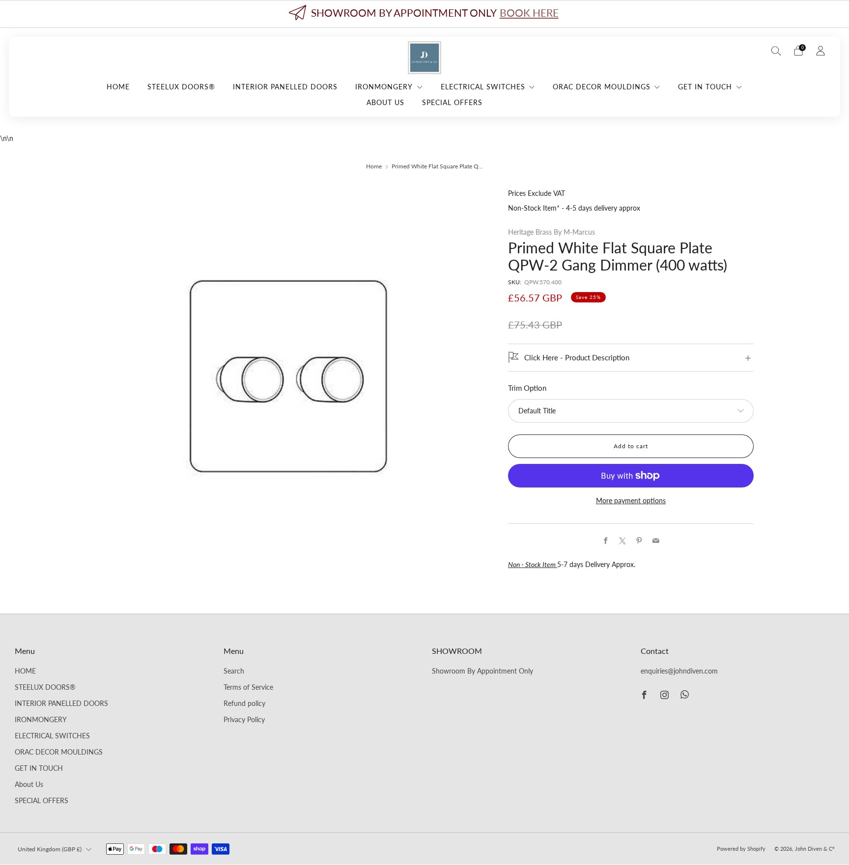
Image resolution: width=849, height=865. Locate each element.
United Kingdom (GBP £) (50, 849)
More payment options (631, 501)
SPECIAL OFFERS (452, 102)
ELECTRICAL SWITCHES (483, 86)
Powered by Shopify (741, 848)
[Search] (776, 50)
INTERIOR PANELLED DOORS (285, 86)
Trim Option (527, 388)
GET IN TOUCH (705, 86)
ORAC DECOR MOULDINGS (602, 86)
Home (374, 166)
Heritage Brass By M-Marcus (551, 232)
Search (234, 671)
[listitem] (424, 13)
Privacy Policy (244, 720)
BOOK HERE (529, 12)
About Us (385, 102)
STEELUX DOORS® (181, 86)
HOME (118, 86)
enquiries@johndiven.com (679, 671)
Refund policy (244, 703)
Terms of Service (248, 687)
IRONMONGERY (384, 86)
